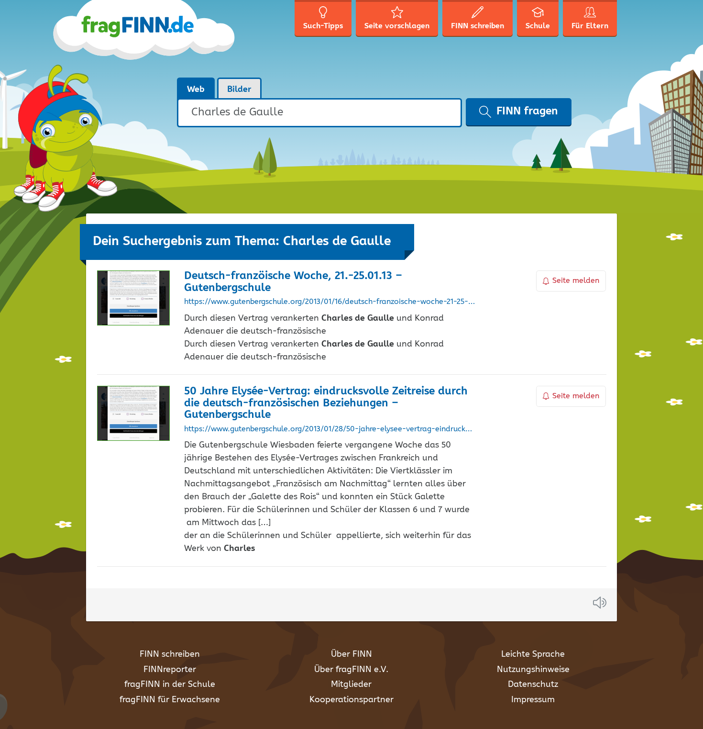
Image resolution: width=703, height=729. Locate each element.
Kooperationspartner (351, 700)
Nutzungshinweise (533, 669)
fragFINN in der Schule (169, 684)
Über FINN (351, 654)
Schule (538, 26)
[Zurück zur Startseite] (161, 38)
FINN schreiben (170, 654)
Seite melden (575, 281)
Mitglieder (351, 684)
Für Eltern (589, 26)
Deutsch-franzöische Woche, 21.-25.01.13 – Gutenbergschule (293, 282)
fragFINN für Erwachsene (170, 700)
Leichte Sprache (533, 654)
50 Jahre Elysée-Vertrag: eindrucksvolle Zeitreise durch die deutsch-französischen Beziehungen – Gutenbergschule (326, 403)
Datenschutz (533, 684)
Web (196, 89)
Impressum (533, 700)
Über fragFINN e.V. (351, 669)
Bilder (239, 89)
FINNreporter (169, 669)
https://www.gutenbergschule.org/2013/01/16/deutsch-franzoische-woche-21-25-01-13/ (329, 302)
